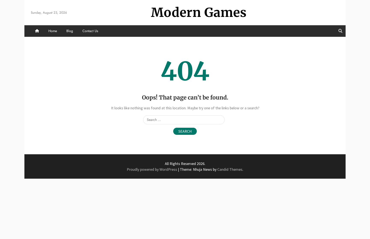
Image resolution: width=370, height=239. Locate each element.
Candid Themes (229, 169)
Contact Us (90, 30)
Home (52, 30)
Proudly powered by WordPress (152, 169)
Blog (69, 30)
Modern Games (199, 12)
